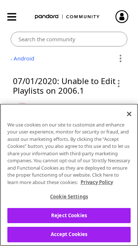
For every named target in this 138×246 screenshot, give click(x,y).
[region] (69, 175)
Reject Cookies (69, 215)
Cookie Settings (69, 196)
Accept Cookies (69, 234)
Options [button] (120, 59)
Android (24, 58)
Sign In (125, 16)
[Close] (129, 114)
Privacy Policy (97, 182)
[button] (118, 83)
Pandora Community (67, 16)
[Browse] (15, 16)
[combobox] (69, 39)
